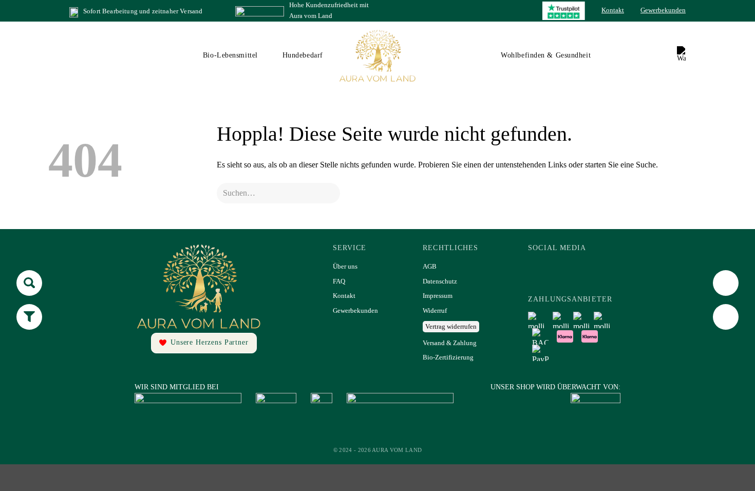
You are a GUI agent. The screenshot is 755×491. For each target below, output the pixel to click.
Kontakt (612, 10)
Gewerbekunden (663, 10)
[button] (681, 55)
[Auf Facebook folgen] (542, 269)
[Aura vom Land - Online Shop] (377, 56)
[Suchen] (652, 55)
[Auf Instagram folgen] (569, 269)
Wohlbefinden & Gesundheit (546, 55)
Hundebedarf (302, 55)
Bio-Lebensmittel (230, 55)
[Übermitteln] (232, 193)
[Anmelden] (667, 55)
